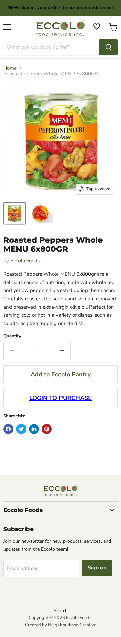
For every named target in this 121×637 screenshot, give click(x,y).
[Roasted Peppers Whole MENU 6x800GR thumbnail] (14, 213)
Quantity (12, 336)
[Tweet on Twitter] (21, 429)
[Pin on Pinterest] (47, 429)
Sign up (97, 568)
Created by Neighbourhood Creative (60, 625)
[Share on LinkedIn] (34, 429)
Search (60, 611)
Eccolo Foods (25, 260)
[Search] (108, 47)
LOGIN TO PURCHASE (60, 398)
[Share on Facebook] (8, 429)
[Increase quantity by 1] (62, 351)
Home (10, 68)
